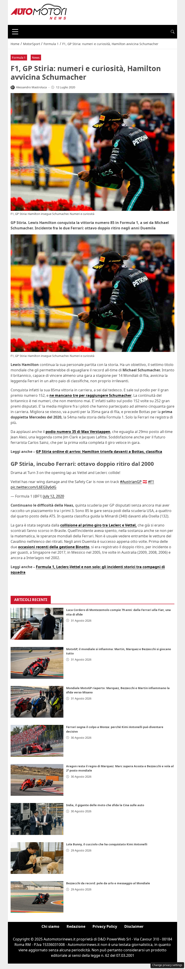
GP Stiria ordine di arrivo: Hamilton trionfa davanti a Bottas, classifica (99, 451)
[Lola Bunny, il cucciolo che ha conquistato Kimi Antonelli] (37, 858)
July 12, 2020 (53, 496)
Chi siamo (50, 926)
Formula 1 (18, 57)
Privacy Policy (104, 926)
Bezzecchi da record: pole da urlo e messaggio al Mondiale (108, 883)
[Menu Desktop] (15, 31)
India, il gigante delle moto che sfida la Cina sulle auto (105, 805)
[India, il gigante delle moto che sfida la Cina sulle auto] (37, 819)
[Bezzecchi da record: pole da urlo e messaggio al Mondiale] (37, 897)
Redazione (76, 926)
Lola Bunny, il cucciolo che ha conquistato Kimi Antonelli (106, 844)
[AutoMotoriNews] (39, 12)
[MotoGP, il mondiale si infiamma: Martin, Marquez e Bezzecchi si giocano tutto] (37, 663)
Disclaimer (133, 926)
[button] (172, 31)
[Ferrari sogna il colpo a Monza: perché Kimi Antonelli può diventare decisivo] (37, 741)
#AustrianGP (131, 481)
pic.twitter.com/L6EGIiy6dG (33, 487)
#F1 (151, 481)
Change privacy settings (167, 965)
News (35, 57)
